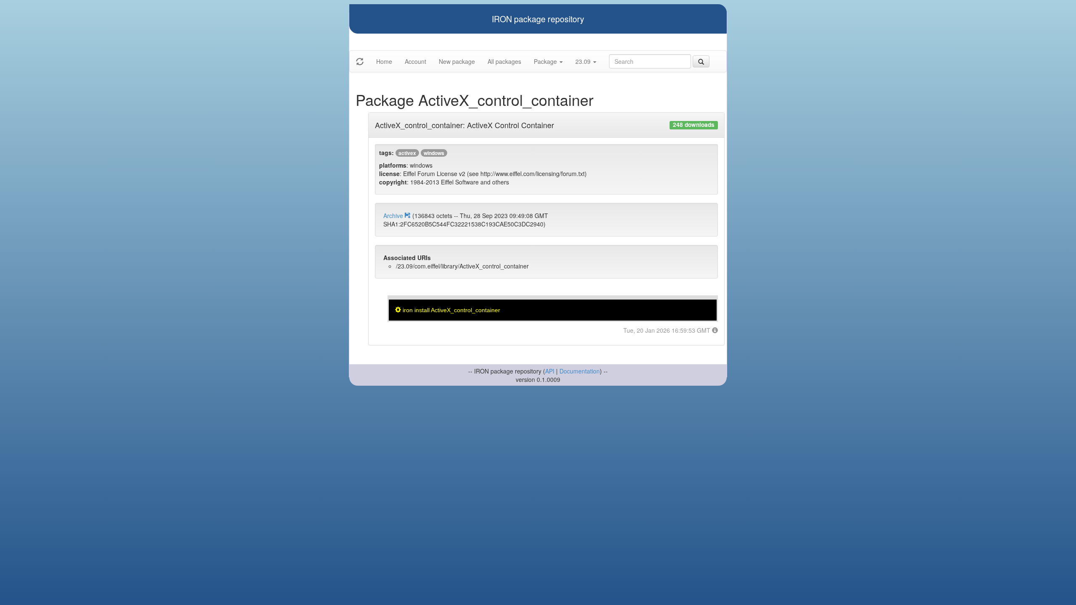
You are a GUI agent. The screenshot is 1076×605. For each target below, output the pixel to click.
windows (434, 153)
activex (407, 153)
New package (457, 61)
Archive (394, 215)
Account (415, 61)
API (549, 371)
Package (546, 61)
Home (384, 61)
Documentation (579, 371)
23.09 (583, 61)
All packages (504, 61)
